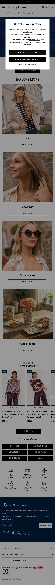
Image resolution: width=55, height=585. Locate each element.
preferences (39, 42)
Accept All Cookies (27, 53)
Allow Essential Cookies (27, 59)
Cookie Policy (14, 42)
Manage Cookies (27, 65)
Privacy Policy (34, 40)
